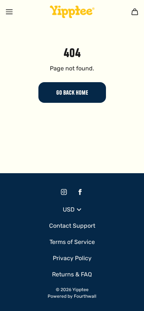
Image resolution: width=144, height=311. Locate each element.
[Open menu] (9, 11)
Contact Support (72, 225)
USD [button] (69, 209)
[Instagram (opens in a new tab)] (64, 192)
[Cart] (134, 11)
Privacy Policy (72, 258)
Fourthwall (85, 296)
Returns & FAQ (72, 274)
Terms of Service (72, 241)
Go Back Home (72, 92)
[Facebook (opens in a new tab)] (80, 192)
